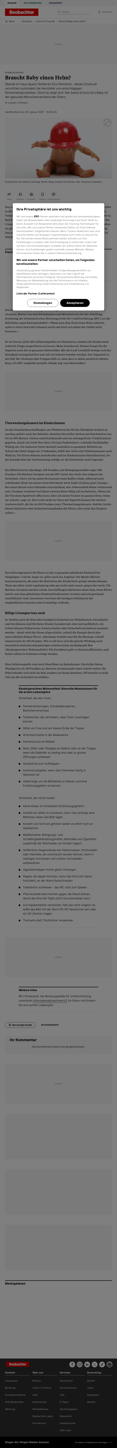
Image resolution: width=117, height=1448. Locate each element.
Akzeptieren (74, 303)
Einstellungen (43, 303)
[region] (58, 256)
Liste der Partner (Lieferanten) (35, 293)
